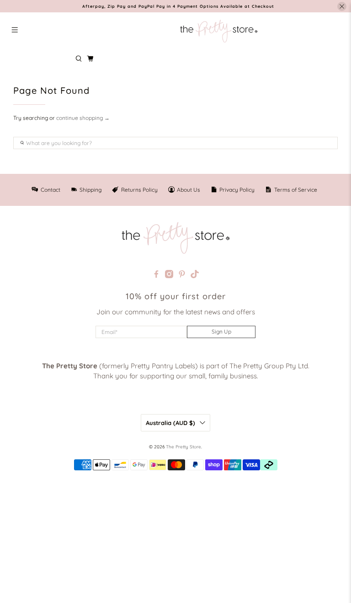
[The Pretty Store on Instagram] (169, 275)
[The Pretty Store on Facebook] (156, 275)
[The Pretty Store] (219, 31)
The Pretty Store (183, 447)
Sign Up (221, 331)
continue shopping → (83, 117)
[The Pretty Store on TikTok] (195, 275)
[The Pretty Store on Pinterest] (182, 275)
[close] (341, 6)
